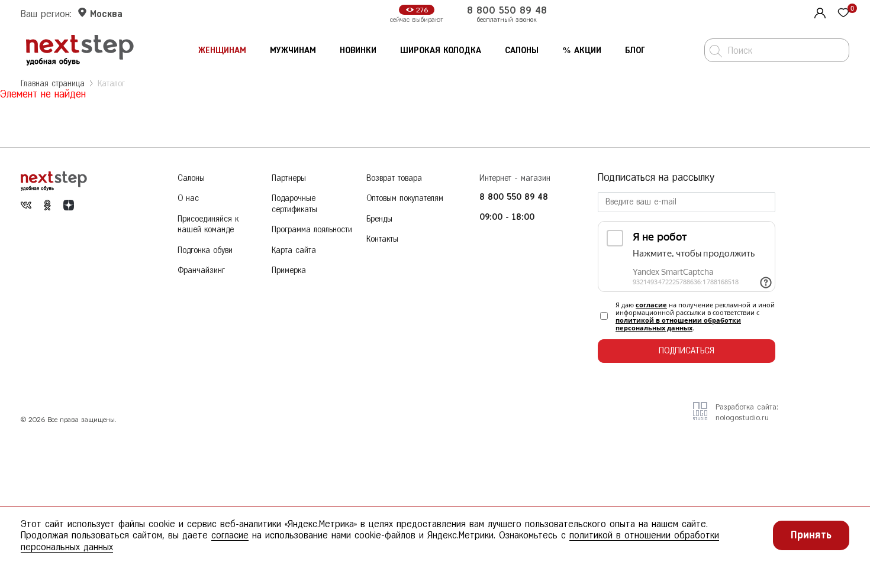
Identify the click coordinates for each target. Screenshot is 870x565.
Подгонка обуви (205, 250)
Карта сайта (294, 250)
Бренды (379, 219)
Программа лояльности (312, 229)
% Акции (581, 50)
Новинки (358, 50)
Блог (635, 50)
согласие (651, 304)
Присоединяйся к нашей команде (208, 225)
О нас (188, 198)
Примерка (289, 270)
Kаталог (111, 83)
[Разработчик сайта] (700, 416)
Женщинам (222, 50)
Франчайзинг (201, 270)
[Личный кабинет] (818, 12)
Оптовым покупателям (404, 198)
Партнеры (289, 178)
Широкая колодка (440, 50)
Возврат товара (394, 178)
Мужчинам (293, 50)
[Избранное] (843, 14)
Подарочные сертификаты (294, 204)
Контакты (382, 239)
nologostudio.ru (742, 417)
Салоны (522, 50)
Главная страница (53, 83)
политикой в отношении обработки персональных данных (678, 324)
